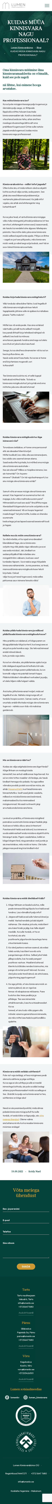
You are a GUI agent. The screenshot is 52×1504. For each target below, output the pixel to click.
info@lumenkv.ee (26, 1303)
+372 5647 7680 (39, 1473)
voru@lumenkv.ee (26, 1369)
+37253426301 (26, 1373)
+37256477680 (26, 1306)
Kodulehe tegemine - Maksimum (26, 1491)
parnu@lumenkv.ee (26, 1336)
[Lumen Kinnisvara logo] (17, 6)
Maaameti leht (15, 789)
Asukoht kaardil (26, 1312)
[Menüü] (47, 5)
